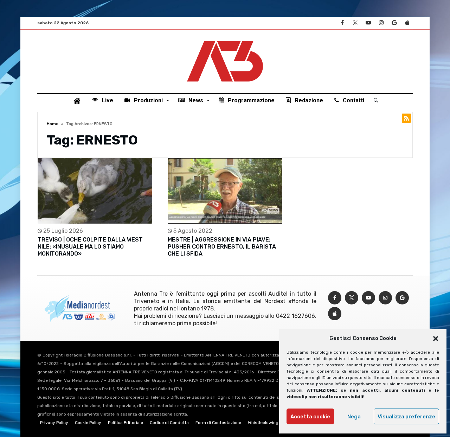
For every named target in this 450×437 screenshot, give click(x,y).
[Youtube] (368, 23)
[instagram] (381, 23)
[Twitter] (355, 23)
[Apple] (407, 23)
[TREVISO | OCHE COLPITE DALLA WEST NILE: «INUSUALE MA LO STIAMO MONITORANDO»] (95, 191)
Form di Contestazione (218, 422)
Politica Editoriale (125, 422)
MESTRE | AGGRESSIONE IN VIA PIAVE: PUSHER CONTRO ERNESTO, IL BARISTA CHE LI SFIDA (222, 246)
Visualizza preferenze (406, 416)
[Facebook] (342, 23)
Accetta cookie (310, 416)
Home (52, 124)
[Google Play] (394, 23)
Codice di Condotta (169, 422)
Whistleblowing (263, 422)
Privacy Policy (54, 422)
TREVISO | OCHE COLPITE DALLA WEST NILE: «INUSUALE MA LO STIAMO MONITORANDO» (90, 246)
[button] (435, 338)
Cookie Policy (88, 422)
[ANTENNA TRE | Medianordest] (225, 40)
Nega (354, 416)
